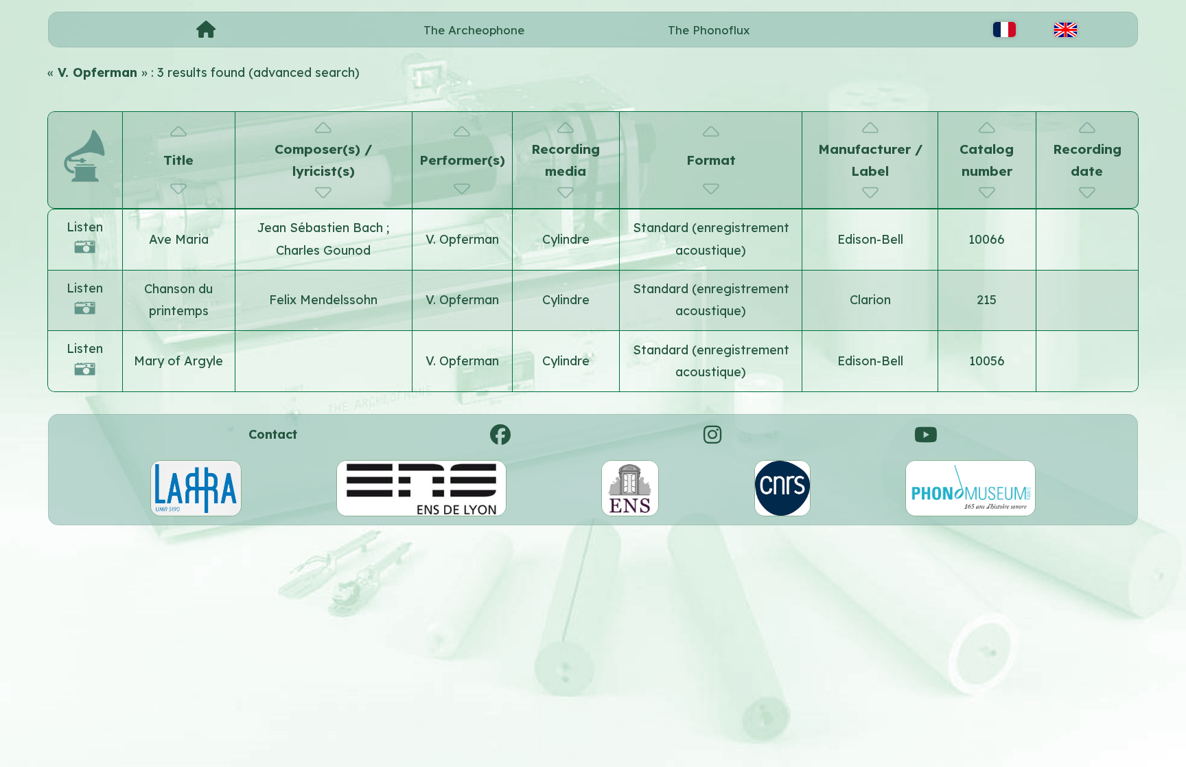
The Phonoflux (709, 30)
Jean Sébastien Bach (321, 228)
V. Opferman (462, 239)
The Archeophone (473, 30)
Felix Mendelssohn (323, 300)
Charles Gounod (323, 250)
